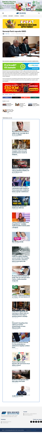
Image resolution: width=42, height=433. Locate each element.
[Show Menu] (3, 13)
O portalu (17, 15)
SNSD (14, 94)
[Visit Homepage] (21, 13)
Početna (5, 15)
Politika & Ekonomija (11, 28)
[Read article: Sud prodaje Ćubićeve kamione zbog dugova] (5, 104)
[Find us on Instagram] (34, 422)
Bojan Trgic (7, 33)
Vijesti (6, 28)
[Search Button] (38, 13)
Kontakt (22, 15)
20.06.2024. (13, 33)
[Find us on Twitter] (36, 422)
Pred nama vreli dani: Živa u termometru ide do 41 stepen (23, 105)
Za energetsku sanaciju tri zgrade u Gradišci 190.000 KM (36, 104)
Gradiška (6, 94)
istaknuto (10, 94)
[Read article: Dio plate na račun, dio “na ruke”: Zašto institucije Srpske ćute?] (5, 110)
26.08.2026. (9, 106)
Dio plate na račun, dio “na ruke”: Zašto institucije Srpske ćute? (10, 111)
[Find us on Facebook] (31, 422)
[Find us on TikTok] (41, 422)
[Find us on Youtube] (39, 422)
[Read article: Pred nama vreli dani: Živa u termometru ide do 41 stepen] (17, 104)
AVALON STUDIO (33, 430)
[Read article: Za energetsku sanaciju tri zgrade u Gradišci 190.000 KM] (30, 104)
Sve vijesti (11, 15)
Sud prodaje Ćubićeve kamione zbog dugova (10, 104)
